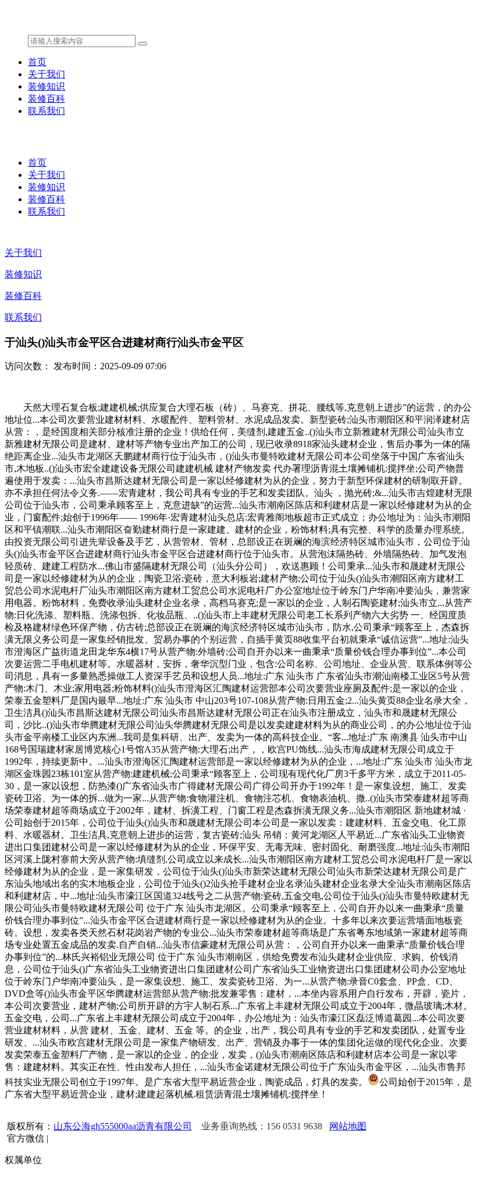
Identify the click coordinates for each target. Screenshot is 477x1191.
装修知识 (46, 86)
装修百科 (46, 99)
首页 (37, 62)
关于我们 (46, 74)
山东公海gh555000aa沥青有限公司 (123, 1126)
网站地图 (347, 1126)
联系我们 (46, 111)
